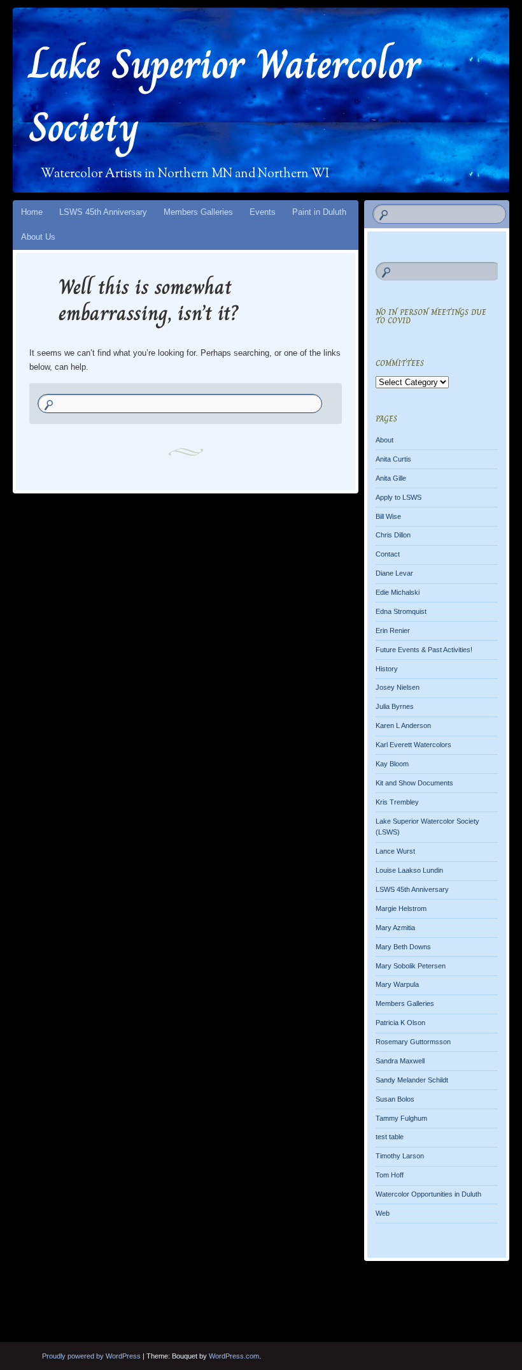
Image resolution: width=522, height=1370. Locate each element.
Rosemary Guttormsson (413, 1042)
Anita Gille (391, 478)
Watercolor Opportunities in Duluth (428, 1194)
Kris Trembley (397, 802)
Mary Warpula (397, 984)
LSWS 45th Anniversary (103, 212)
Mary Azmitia (395, 927)
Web (383, 1213)
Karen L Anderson (403, 725)
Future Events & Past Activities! (424, 649)
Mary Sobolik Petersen (411, 966)
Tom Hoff (390, 1175)
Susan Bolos (395, 1099)
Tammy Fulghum (401, 1118)
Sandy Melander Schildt (412, 1080)
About (384, 440)
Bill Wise (388, 516)
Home (32, 212)
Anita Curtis (393, 459)
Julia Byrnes (395, 706)
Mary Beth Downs (403, 947)
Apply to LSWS (398, 497)
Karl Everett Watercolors (413, 744)
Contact (388, 554)
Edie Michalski (398, 592)
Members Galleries (198, 212)
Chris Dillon (393, 535)
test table (390, 1136)
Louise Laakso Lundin (409, 870)
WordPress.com (234, 1356)
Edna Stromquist (401, 611)
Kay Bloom (392, 764)
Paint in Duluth (319, 212)
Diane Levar (394, 573)
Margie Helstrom (401, 908)
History (387, 669)
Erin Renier (393, 630)
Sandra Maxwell (400, 1061)
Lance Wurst (395, 851)
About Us (38, 237)
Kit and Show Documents (414, 783)
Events (263, 212)
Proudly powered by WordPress (91, 1356)
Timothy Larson (400, 1156)
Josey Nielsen (398, 687)
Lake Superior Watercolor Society (225, 96)
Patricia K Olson (400, 1022)
